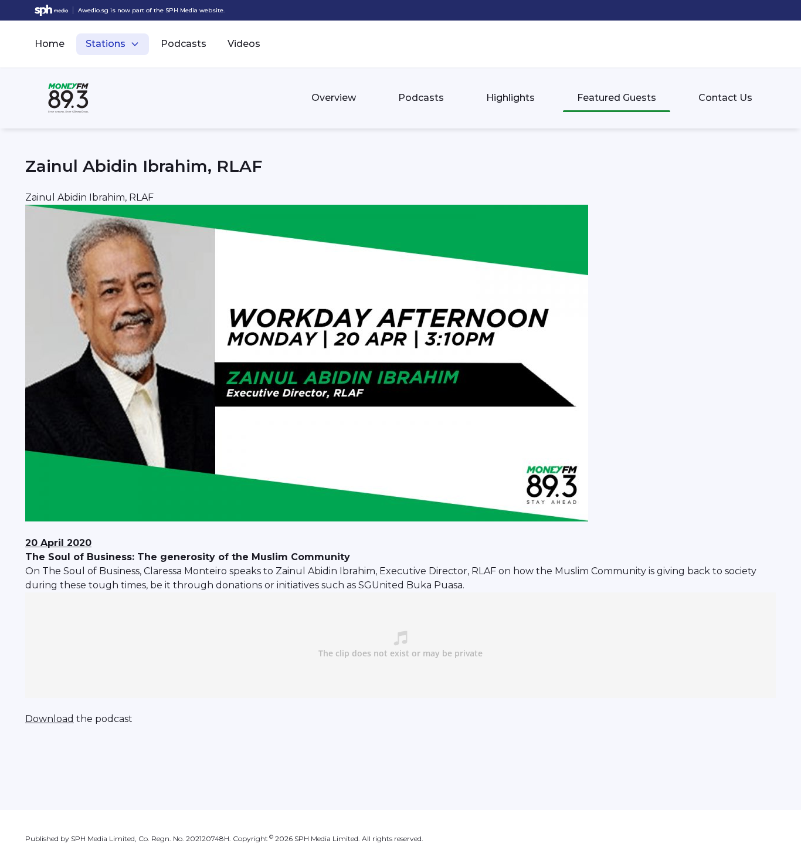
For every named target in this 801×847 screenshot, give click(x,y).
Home (50, 43)
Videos (244, 43)
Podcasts (183, 43)
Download (49, 718)
